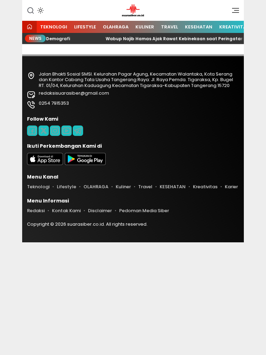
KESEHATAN (198, 27)
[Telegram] (78, 130)
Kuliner (144, 27)
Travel (169, 27)
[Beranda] (29, 27)
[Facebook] (32, 130)
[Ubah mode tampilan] (40, 10)
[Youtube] (66, 130)
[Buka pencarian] (30, 10)
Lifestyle (85, 27)
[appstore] (45, 163)
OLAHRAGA (115, 27)
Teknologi (53, 27)
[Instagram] (55, 130)
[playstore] (85, 163)
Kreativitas (234, 27)
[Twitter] (43, 130)
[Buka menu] (233, 12)
